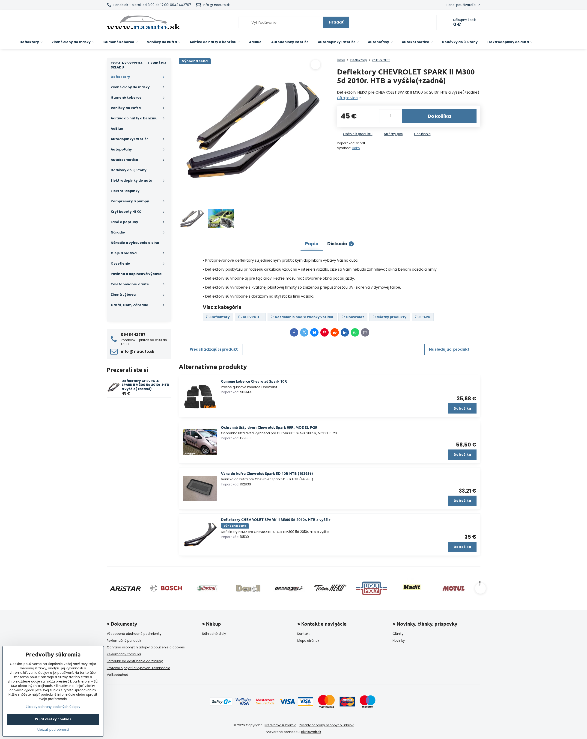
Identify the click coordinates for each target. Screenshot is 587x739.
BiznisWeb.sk (311, 732)
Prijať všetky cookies (53, 719)
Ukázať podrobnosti (53, 729)
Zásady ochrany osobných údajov (326, 725)
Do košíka (439, 116)
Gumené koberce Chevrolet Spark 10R (254, 381)
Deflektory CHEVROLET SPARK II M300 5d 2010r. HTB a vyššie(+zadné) (145, 384)
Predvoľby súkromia (280, 725)
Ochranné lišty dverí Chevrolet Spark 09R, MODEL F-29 (269, 427)
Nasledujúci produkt (449, 349)
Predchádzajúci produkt (214, 349)
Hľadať (336, 22)
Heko (356, 148)
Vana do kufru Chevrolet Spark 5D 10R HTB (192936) (267, 473)
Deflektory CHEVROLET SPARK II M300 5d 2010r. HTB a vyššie (276, 519)
